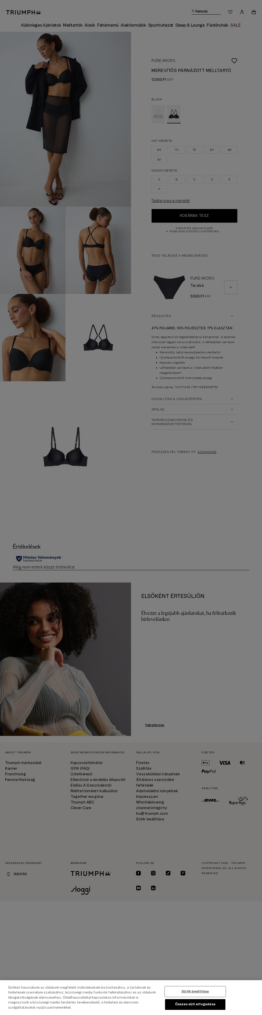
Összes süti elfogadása (195, 1004)
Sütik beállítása (195, 991)
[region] (131, 997)
